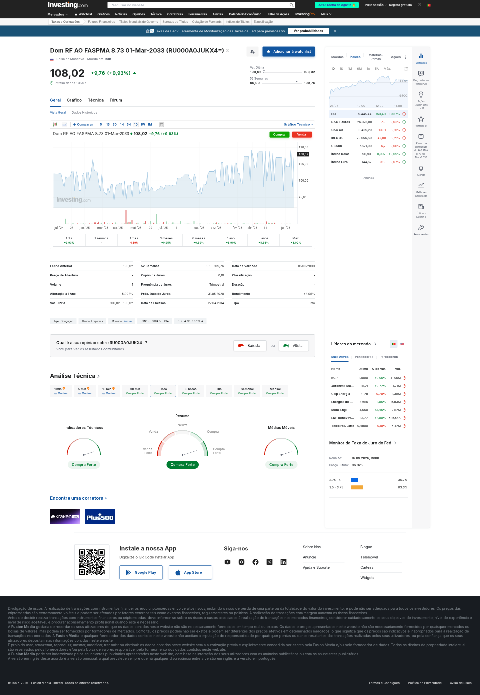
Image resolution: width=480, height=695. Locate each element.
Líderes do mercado (351, 343)
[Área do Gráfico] (64, 124)
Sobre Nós (312, 547)
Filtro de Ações (278, 14)
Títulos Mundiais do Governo (138, 22)
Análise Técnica (73, 375)
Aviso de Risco (461, 683)
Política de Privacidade (425, 683)
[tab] (61, 391)
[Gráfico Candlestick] (55, 124)
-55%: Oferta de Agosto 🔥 (337, 5)
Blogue (366, 547)
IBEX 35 (336, 138)
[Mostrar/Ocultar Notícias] (161, 124)
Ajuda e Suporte (316, 567)
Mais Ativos (339, 357)
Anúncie (309, 557)
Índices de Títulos (238, 22)
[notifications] (419, 4)
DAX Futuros (340, 122)
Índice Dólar (340, 154)
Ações (396, 57)
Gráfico (74, 100)
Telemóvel (369, 557)
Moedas (337, 57)
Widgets (367, 577)
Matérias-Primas (375, 57)
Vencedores (364, 357)
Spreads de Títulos (175, 22)
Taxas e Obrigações (66, 22)
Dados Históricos (84, 112)
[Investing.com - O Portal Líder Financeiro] (68, 5)
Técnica (96, 100)
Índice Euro (339, 162)
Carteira (367, 567)
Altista (297, 345)
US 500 (336, 146)
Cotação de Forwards (207, 22)
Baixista (254, 345)
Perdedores (389, 357)
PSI (333, 114)
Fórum (116, 100)
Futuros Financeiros (101, 22)
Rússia (128, 321)
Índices (355, 57)
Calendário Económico (245, 14)
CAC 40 (337, 130)
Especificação (263, 22)
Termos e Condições (384, 683)
